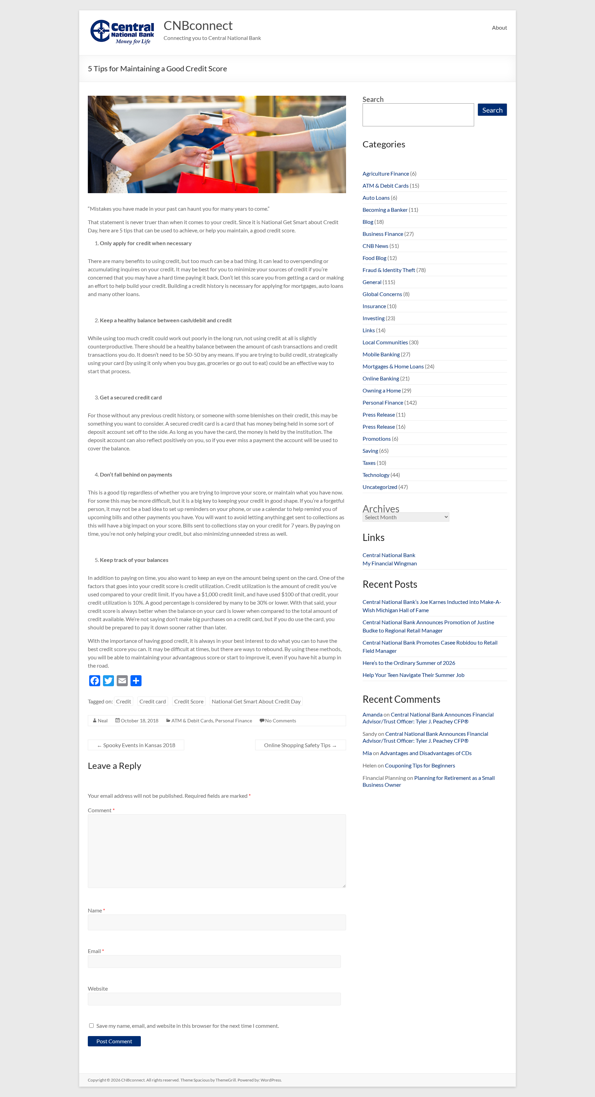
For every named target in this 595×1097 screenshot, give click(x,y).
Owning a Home (382, 390)
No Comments (280, 720)
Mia (367, 753)
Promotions (377, 438)
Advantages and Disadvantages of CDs (426, 753)
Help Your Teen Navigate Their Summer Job (413, 674)
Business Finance (383, 233)
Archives (381, 508)
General (372, 282)
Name (96, 910)
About (499, 27)
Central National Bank (389, 555)
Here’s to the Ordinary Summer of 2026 (409, 662)
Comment (101, 810)
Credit (123, 701)
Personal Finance (233, 720)
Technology (376, 474)
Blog (368, 221)
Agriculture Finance (386, 173)
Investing (374, 318)
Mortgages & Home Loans (393, 366)
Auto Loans (376, 197)
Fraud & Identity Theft (389, 270)
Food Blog (374, 257)
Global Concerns (382, 294)
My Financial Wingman (390, 563)
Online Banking (381, 378)
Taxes (369, 462)
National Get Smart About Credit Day (256, 701)
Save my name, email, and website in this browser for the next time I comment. (187, 1025)
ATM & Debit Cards (192, 720)
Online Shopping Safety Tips (300, 745)
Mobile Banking (381, 354)
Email (96, 951)
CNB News (375, 245)
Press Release (379, 414)
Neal (103, 720)
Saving (370, 450)
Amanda (373, 714)
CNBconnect (198, 25)
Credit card (152, 701)
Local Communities (385, 342)
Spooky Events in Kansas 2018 (136, 745)
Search (373, 99)
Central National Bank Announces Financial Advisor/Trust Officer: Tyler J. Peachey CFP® (428, 717)
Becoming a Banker (385, 209)
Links (369, 330)
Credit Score (188, 701)
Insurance (374, 306)
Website (98, 988)
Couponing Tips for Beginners (420, 765)
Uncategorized (380, 486)
